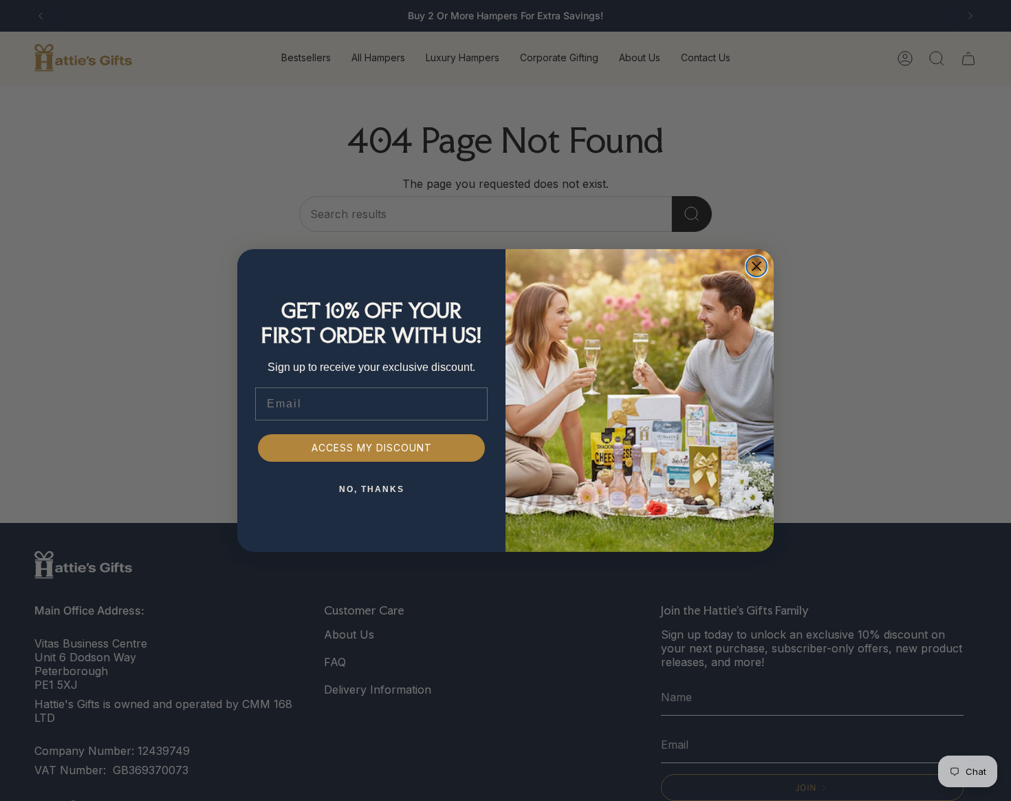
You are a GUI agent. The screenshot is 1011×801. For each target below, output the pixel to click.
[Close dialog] (756, 266)
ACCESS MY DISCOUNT (372, 447)
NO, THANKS (371, 489)
